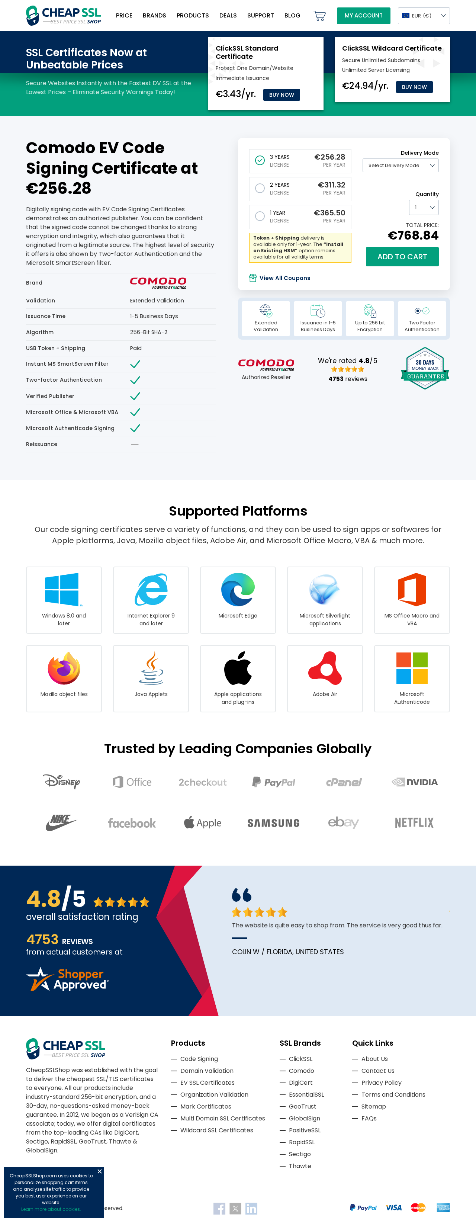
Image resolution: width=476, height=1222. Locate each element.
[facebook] (220, 1208)
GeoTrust (302, 1106)
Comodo (301, 1071)
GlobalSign (304, 1118)
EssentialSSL (306, 1094)
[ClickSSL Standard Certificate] (247, 52)
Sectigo (300, 1154)
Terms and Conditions (393, 1094)
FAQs (369, 1118)
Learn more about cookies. (51, 1209)
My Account (364, 15)
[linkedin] (251, 1208)
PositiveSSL (305, 1130)
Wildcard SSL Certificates (216, 1130)
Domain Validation (207, 1071)
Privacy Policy (381, 1082)
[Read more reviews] (67, 989)
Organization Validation (214, 1094)
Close (99, 1171)
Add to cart (402, 256)
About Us (374, 1059)
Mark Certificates (205, 1106)
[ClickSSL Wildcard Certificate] (392, 48)
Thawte (300, 1166)
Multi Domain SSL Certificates (222, 1118)
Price (124, 15)
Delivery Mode (420, 153)
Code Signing (199, 1059)
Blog (292, 15)
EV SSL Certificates (207, 1082)
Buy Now (281, 95)
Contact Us (378, 1071)
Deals (228, 15)
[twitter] (236, 1208)
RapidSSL (302, 1142)
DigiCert (301, 1082)
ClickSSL (300, 1059)
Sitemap (373, 1106)
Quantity (427, 194)
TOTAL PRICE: (422, 225)
